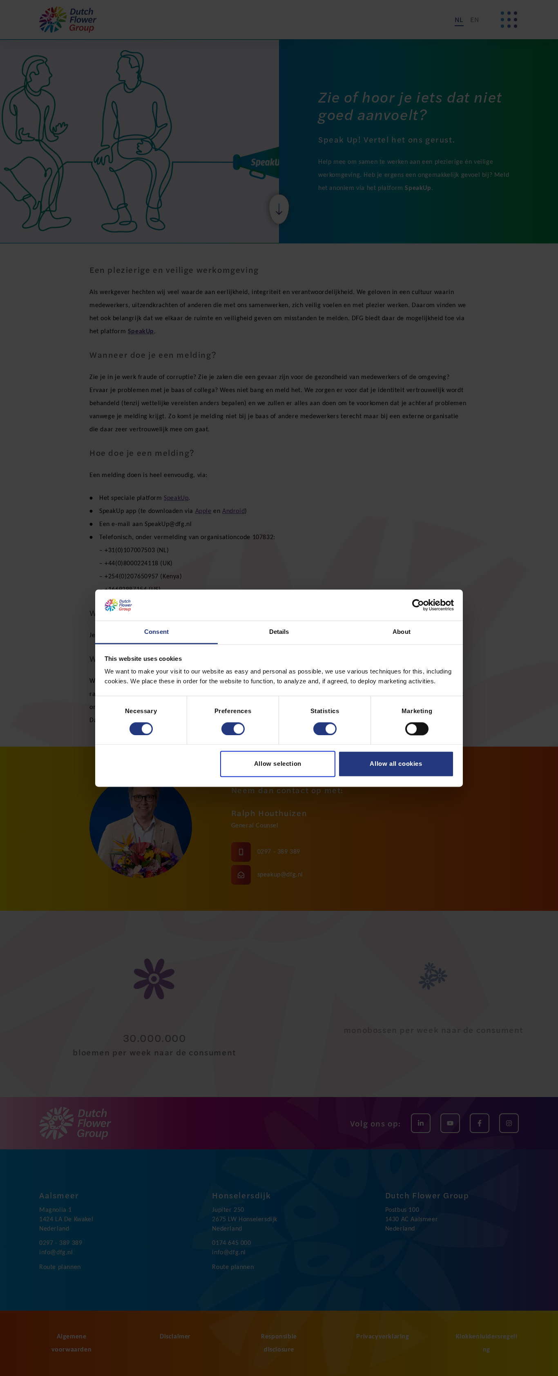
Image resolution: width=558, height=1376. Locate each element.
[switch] (233, 728)
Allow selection (277, 763)
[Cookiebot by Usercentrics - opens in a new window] (418, 605)
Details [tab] (279, 632)
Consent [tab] (156, 632)
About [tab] (402, 632)
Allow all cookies (396, 763)
